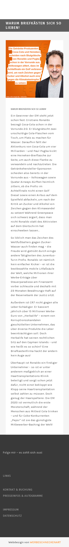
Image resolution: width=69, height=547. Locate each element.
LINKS (7, 475)
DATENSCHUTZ (12, 515)
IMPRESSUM (11, 509)
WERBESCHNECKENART (45, 542)
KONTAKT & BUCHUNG (17, 489)
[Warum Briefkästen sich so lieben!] (34, 69)
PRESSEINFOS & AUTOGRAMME (23, 495)
